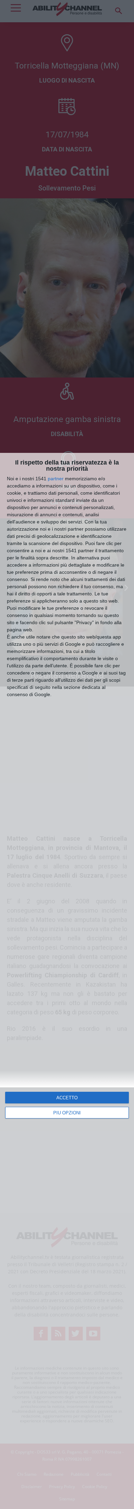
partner (56, 478)
